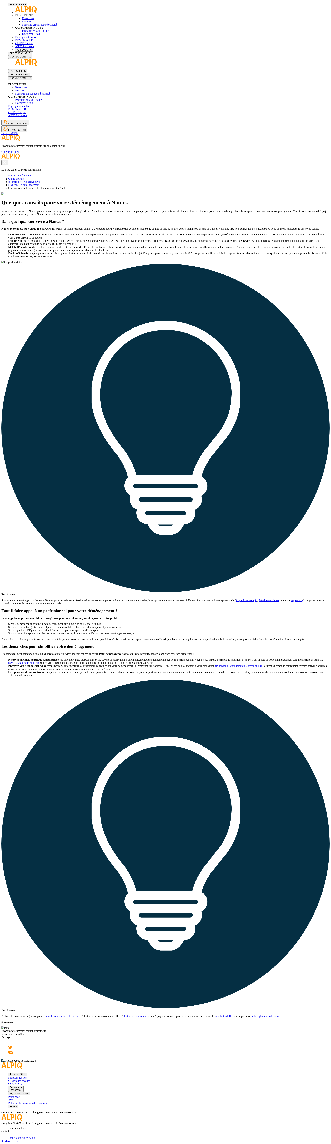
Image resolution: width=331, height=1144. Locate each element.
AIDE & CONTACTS (17, 123)
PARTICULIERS (18, 4)
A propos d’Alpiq (18, 1074)
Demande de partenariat (16, 1088)
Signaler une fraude (19, 1093)
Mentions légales (17, 1077)
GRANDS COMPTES (20, 57)
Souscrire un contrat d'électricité (39, 24)
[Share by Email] (10, 1053)
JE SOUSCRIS (24, 49)
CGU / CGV (15, 1083)
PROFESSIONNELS (20, 53)
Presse (13, 1106)
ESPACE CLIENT (17, 130)
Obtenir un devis (10, 151)
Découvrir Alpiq (31, 33)
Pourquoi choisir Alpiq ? (35, 30)
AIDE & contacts (24, 46)
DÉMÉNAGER (24, 40)
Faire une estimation (26, 37)
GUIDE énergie (24, 43)
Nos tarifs (27, 21)
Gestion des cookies (19, 1080)
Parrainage (14, 1096)
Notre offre (28, 18)
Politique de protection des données (27, 1103)
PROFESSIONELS (19, 74)
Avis (10, 1099)
